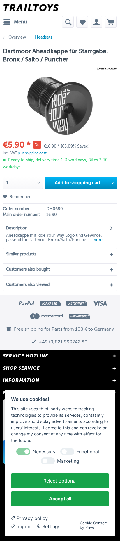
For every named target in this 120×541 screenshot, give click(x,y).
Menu (20, 22)
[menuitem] (15, 22)
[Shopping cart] (111, 22)
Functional (88, 451)
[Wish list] (82, 22)
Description (16, 228)
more (97, 240)
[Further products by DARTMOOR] (107, 68)
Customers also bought (28, 269)
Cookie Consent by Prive (94, 525)
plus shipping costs (32, 153)
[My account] (96, 22)
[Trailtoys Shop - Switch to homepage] (31, 8)
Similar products (21, 254)
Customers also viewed (28, 284)
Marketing (68, 461)
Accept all (60, 499)
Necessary (44, 451)
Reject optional (60, 481)
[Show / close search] (68, 22)
